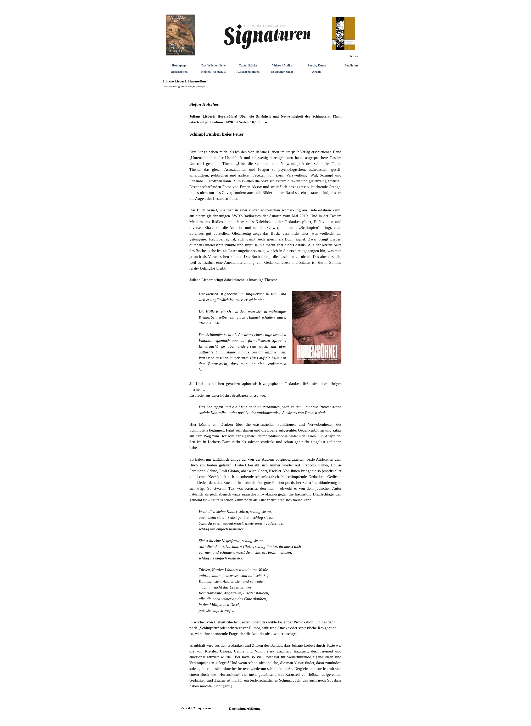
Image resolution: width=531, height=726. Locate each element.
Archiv (317, 71)
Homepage (179, 65)
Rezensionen (179, 71)
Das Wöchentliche (213, 65)
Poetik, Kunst (317, 65)
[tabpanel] (265, 189)
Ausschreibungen (247, 71)
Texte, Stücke (248, 65)
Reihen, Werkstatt (213, 71)
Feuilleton (351, 65)
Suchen (354, 56)
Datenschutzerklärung (245, 708)
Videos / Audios (282, 65)
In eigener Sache (282, 71)
